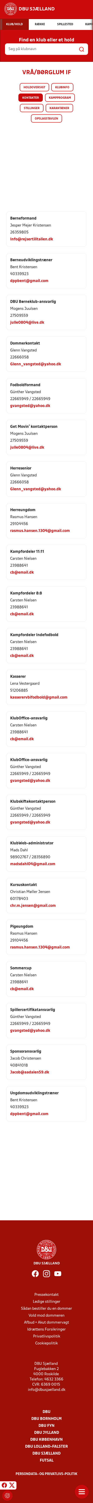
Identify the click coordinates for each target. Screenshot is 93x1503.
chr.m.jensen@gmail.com (33, 906)
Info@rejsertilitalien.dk (31, 239)
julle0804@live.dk (27, 323)
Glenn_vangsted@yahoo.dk (35, 364)
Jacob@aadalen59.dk (29, 1072)
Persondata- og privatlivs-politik (46, 1474)
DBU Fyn (46, 1426)
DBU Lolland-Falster (46, 1447)
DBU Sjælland (46, 1453)
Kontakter (30, 98)
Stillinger (32, 108)
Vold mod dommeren (46, 1316)
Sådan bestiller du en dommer (46, 1309)
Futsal (46, 1460)
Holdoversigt (34, 87)
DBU (46, 1412)
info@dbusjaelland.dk (46, 1390)
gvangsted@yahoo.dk (30, 406)
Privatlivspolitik (46, 1336)
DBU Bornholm (46, 1419)
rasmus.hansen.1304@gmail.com (40, 531)
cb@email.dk (22, 572)
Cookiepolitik (46, 1343)
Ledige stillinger (46, 1302)
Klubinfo (62, 87)
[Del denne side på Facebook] (4, 1486)
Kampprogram (60, 98)
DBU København (46, 1440)
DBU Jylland (46, 1433)
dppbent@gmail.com (29, 281)
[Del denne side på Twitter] (12, 1486)
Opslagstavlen (46, 118)
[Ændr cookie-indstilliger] (7, 1495)
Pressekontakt (46, 1295)
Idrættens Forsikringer (46, 1329)
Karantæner (59, 108)
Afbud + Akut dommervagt (46, 1322)
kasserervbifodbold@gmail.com (38, 697)
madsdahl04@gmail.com (32, 864)
